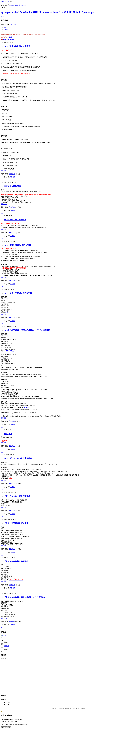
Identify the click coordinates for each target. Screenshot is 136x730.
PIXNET (56, 708)
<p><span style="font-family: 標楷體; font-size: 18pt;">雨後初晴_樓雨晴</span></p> (47, 12)
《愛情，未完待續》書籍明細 (16, 561)
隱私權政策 (76, 708)
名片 (5, 31)
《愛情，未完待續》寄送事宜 (16, 523)
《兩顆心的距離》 (10, 351)
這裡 (6, 312)
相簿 (5, 27)
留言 (14, 174)
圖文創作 (13, 24)
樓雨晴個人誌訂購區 (12, 186)
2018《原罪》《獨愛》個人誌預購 (17, 245)
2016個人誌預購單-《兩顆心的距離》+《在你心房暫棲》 (27, 330)
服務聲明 (83, 708)
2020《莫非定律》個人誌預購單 (17, 46)
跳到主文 (3, 16)
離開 (9, 727)
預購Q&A (8, 434)
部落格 (6, 29)
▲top (2, 179)
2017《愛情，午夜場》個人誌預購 (18, 293)
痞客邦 (11, 174)
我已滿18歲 (3, 727)
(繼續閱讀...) (4, 170)
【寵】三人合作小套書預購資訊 (17, 496)
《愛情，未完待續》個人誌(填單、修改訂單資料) (24, 597)
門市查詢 (26, 407)
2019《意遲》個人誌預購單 (15, 220)
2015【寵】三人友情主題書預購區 (18, 458)
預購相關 (12, 177)
